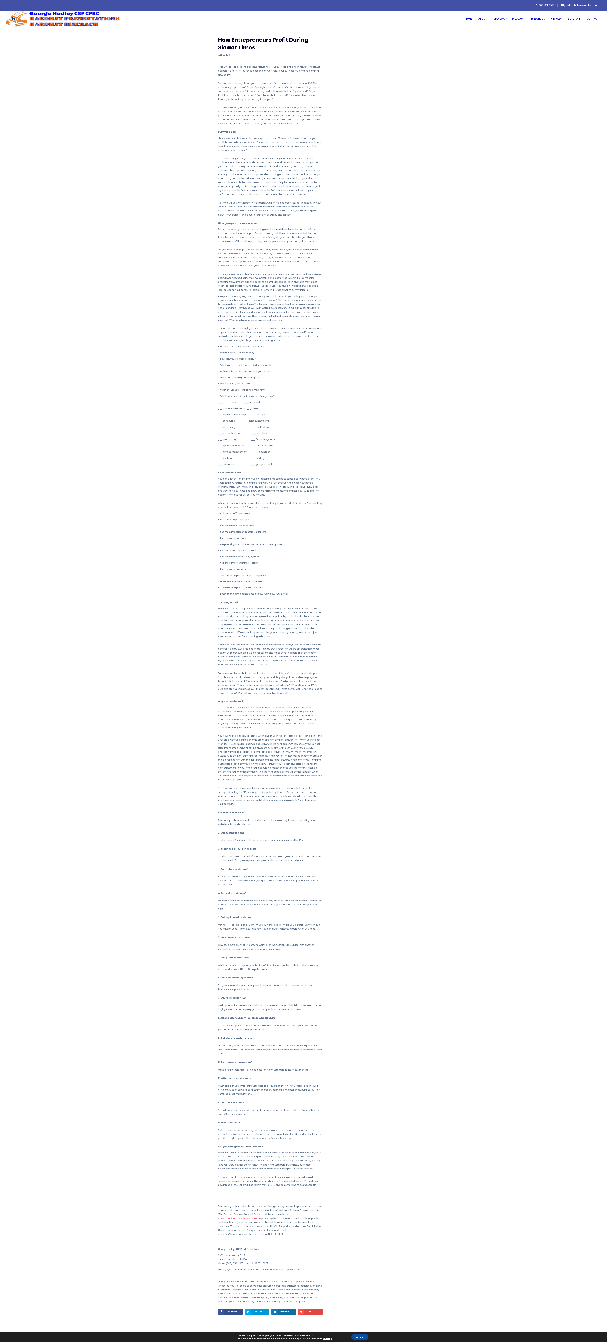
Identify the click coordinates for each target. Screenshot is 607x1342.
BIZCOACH (518, 19)
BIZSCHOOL (538, 19)
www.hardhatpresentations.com (239, 1218)
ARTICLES (556, 19)
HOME (468, 19)
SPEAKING (499, 19)
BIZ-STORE (574, 19)
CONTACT (593, 19)
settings (327, 1338)
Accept (360, 1337)
